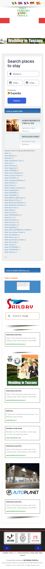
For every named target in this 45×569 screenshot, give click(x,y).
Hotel (6, 153)
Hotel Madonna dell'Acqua (13, 198)
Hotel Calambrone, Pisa (13, 161)
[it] (14, 3)
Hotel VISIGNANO (11, 250)
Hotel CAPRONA (10, 170)
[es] (38, 3)
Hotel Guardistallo (10, 190)
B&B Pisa (9, 411)
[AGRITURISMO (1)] (23, 284)
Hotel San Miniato (10, 235)
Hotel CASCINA (10, 178)
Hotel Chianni (9, 185)
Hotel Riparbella (10, 227)
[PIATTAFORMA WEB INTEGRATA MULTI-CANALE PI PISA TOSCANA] (23, 538)
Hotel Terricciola (10, 242)
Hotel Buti (8, 158)
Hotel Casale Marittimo (12, 173)
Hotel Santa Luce (10, 237)
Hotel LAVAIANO (10, 193)
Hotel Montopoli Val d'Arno (14, 205)
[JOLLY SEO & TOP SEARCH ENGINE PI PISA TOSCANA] (10, 538)
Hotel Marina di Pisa (11, 200)
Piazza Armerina (23, 553)
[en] (20, 3)
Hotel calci (8, 163)
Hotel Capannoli (10, 168)
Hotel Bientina (9, 156)
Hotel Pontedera (10, 225)
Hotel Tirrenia (9, 245)
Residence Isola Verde (14, 428)
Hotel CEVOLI (9, 183)
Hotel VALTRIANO (11, 247)
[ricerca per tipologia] (23, 283)
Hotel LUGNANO (10, 195)
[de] (32, 3)
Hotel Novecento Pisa (14, 335)
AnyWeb (5, 553)
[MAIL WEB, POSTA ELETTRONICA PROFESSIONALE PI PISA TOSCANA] (35, 538)
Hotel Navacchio (10, 208)
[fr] (26, 3)
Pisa (10, 553)
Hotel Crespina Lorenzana (13, 188)
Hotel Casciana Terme (12, 175)
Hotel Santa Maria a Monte (14, 240)
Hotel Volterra (9, 252)
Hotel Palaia (8, 210)
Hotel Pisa (8, 217)
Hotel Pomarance (10, 220)
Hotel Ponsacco (10, 222)
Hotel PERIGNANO (11, 215)
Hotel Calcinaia (9, 166)
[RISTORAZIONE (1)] (23, 286)
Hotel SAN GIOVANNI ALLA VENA (17, 230)
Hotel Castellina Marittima (13, 180)
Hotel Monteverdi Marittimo (14, 203)
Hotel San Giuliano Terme (13, 232)
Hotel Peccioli (9, 212)
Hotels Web (34, 553)
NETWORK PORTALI (31, 560)
